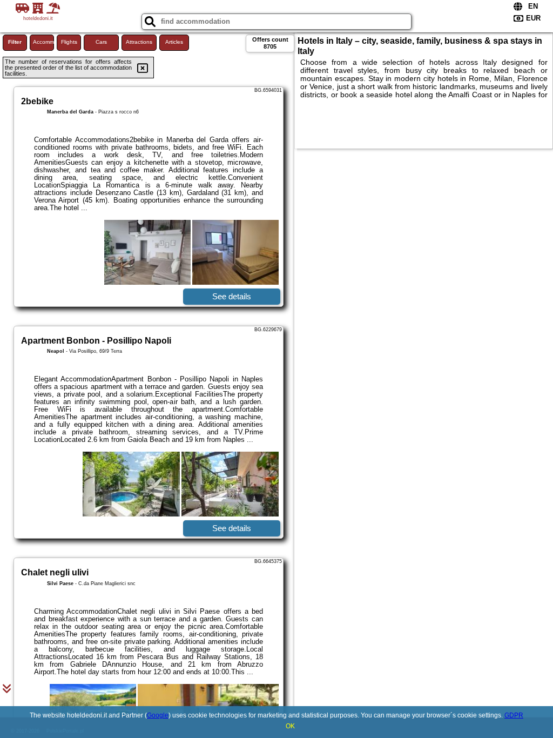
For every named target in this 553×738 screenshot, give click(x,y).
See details (231, 296)
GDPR (513, 715)
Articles (174, 42)
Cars (101, 42)
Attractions (139, 42)
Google (157, 715)
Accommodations (43, 42)
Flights (69, 42)
